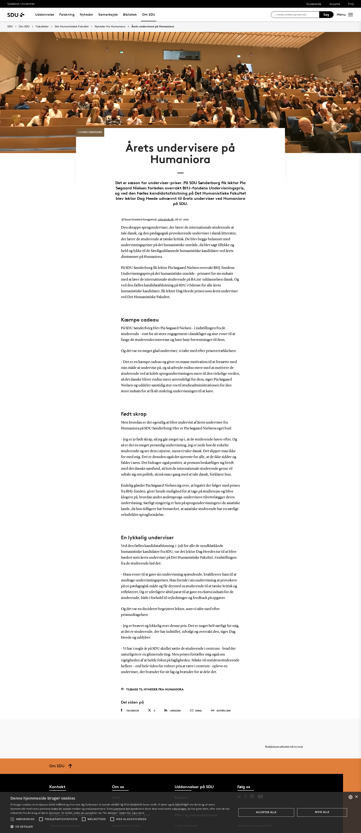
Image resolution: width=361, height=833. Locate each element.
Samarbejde (108, 14)
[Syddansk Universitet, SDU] (16, 14)
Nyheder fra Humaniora (110, 26)
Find (351, 4)
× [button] (356, 796)
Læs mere (138, 813)
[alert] (180, 812)
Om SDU (148, 14)
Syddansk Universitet (21, 3)
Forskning (67, 14)
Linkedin (175, 710)
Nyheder (86, 14)
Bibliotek (130, 14)
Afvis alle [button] (322, 812)
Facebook (133, 710)
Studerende (313, 4)
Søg (326, 14)
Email (198, 710)
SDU (10, 26)
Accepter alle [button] (266, 812)
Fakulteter (42, 26)
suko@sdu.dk (166, 219)
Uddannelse (44, 14)
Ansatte (334, 4)
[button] (12, 819)
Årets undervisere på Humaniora (152, 26)
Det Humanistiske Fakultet (72, 26)
